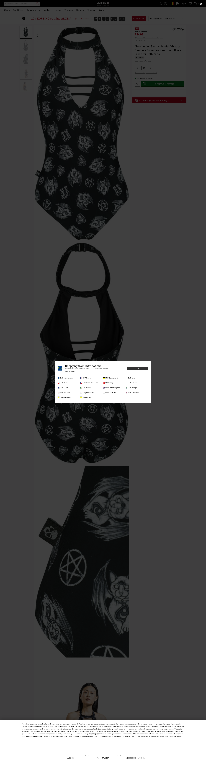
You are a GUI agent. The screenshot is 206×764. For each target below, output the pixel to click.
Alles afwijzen (103, 758)
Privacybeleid (177, 736)
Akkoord (70, 758)
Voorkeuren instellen (135, 758)
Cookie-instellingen (104, 736)
